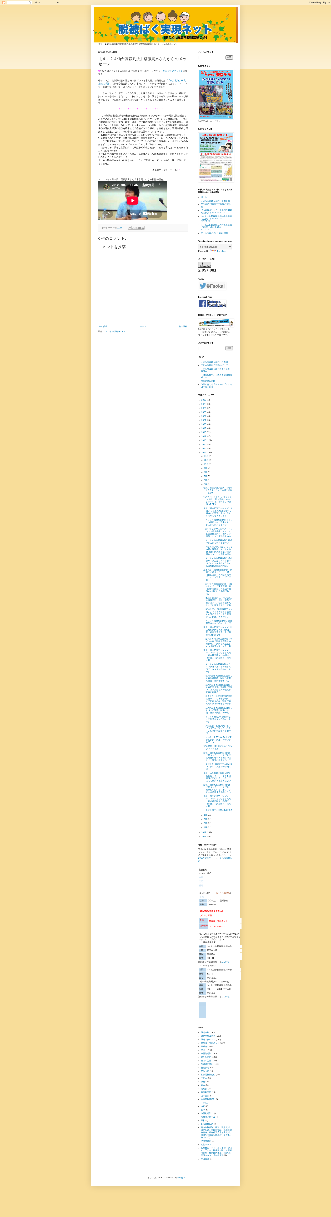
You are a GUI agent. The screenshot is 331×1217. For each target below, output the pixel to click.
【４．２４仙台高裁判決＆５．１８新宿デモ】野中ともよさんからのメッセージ (217, 522)
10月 (206, 464)
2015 (204, 444)
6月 (206, 480)
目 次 (204, 197)
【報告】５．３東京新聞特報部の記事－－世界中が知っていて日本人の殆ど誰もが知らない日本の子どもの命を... (217, 700)
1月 (206, 827)
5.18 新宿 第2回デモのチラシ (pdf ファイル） (218, 747)
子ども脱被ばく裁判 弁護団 (214, 362)
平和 (203, 1120)
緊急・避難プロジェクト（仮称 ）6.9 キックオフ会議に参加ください (217, 490)
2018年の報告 (204, 858)
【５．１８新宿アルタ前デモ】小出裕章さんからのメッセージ (217, 719)
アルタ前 (205, 1071)
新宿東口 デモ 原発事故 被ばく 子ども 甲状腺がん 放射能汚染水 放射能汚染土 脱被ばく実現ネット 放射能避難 (216, 1152)
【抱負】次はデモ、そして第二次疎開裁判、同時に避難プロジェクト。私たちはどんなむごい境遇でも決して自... (217, 601)
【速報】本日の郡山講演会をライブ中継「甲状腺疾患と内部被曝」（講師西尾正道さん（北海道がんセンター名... (217, 642)
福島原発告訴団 (208, 381)
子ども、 (205, 1103)
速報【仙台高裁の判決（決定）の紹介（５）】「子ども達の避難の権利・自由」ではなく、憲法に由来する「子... (217, 756)
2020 (204, 424)
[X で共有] (136, 228)
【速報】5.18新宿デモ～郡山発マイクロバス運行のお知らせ (217, 766)
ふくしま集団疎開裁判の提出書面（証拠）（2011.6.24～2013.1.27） (216, 227)
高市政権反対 (207, 1124)
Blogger (181, 1177)
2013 (204, 452)
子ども (204, 1078)
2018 (204, 432)
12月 (206, 456)
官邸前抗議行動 (208, 1074)
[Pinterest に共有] (143, 228)
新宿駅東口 (206, 1092)
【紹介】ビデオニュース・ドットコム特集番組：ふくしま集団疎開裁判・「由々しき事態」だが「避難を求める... (217, 532)
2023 (204, 412)
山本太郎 (205, 1096)
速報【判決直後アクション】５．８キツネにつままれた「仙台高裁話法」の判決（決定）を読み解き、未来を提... (217, 801)
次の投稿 (103, 326)
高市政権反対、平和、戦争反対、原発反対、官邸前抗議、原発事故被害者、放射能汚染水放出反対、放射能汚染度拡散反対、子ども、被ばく (216, 1132)
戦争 (203, 1110)
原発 (203, 1081)
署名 (203, 1085)
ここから (225, 961)
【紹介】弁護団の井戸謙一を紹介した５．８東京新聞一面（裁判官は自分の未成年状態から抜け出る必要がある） (217, 589)
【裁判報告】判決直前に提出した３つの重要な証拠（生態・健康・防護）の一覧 (217, 710)
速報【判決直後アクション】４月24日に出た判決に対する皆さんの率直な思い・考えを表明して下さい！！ (217, 512)
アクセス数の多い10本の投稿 (214, 233)
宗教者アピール (208, 1117)
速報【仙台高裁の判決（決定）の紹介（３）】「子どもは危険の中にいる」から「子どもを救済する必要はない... (217, 788)
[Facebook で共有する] (139, 228)
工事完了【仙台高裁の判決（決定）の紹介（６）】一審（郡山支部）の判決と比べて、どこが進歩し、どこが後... (217, 575)
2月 (206, 823)
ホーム (143, 326)
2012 (204, 832)
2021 (204, 420)
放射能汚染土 (207, 1113)
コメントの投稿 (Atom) (114, 331)
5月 (206, 484)
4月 (206, 815)
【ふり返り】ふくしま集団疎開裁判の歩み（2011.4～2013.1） (216, 211)
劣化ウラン (206, 1144)
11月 (206, 460)
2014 (204, 448)
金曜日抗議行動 (208, 1099)
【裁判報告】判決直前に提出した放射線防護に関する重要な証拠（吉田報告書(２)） (217, 678)
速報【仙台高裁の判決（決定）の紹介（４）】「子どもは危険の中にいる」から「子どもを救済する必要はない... (217, 777)
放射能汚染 (206, 1053)
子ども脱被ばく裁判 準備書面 (215, 201)
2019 (204, 428)
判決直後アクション (173, 71)
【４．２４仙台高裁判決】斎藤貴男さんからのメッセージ (217, 622)
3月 (206, 819)
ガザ (203, 1106)
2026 (204, 400)
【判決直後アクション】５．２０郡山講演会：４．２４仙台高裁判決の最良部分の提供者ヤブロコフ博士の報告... (217, 551)
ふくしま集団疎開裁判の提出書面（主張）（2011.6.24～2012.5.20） (216, 219)
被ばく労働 (206, 1060)
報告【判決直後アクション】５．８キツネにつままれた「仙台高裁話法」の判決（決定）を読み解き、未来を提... (217, 655)
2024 (204, 408)
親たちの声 (206, 1057)
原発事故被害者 (208, 1036)
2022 (204, 416)
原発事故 (205, 1032)
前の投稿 (183, 326)
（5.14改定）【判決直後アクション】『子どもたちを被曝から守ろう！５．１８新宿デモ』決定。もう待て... (217, 613)
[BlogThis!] (133, 228)
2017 (204, 436)
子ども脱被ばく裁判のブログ (214, 365)
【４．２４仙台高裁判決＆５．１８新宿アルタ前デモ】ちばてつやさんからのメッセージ (217, 668)
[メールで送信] (130, 228)
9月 (206, 468)
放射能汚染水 (207, 1064)
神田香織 (205, 1159)
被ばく (204, 1050)
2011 (204, 836)
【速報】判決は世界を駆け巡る (217, 810)
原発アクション (208, 1039)
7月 (206, 476)
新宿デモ (205, 1067)
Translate (221, 251)
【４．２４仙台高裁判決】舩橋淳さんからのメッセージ (217, 541)
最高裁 (204, 1089)
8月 (206, 472)
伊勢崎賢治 (206, 1141)
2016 (204, 440)
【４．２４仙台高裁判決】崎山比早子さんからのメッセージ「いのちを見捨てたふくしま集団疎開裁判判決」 (217, 562)
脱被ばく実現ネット (210, 1043)
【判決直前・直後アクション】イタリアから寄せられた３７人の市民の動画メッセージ (217, 729)
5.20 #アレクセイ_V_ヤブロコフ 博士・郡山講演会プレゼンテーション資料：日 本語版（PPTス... (217, 500)
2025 (204, 404)
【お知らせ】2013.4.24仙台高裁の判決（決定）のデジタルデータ (217, 739)
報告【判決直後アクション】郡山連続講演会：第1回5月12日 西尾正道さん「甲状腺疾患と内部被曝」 (217, 631)
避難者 (204, 1046)
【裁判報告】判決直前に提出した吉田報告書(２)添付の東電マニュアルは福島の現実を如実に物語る (217, 688)
